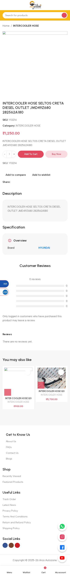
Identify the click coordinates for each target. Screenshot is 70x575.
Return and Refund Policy (17, 522)
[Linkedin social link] (16, 182)
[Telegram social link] (24, 182)
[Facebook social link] (12, 182)
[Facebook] (62, 547)
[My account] (66, 5)
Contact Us (12, 453)
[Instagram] (62, 536)
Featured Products (13, 482)
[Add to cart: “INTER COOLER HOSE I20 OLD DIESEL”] (7, 392)
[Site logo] (35, 4)
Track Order (9, 499)
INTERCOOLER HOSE (26, 25)
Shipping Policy (11, 528)
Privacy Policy (10, 510)
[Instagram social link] (11, 545)
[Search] (64, 15)
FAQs (9, 447)
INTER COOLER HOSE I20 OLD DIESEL (18, 399)
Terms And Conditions (15, 516)
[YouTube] (62, 557)
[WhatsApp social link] (20, 182)
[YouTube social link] (17, 545)
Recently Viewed (12, 476)
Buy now (56, 154)
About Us (11, 441)
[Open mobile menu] (4, 5)
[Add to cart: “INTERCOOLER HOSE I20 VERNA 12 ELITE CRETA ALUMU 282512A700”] (41, 385)
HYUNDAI (44, 247)
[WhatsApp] (62, 526)
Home (6, 25)
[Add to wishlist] (28, 372)
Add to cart (30, 154)
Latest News (9, 505)
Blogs (9, 458)
